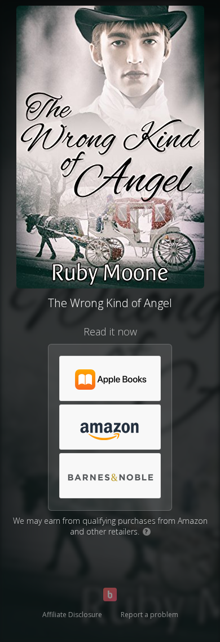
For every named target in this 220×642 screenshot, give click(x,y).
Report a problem (149, 614)
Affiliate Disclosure (72, 614)
